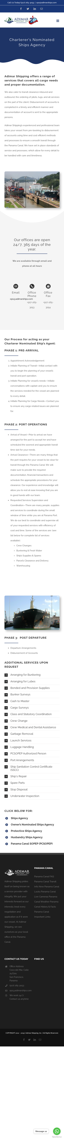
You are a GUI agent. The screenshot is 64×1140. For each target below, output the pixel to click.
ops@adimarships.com (46, 2)
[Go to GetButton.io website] (57, 1137)
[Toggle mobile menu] (58, 20)
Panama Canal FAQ (44, 876)
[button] (32, 675)
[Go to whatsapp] (57, 1131)
